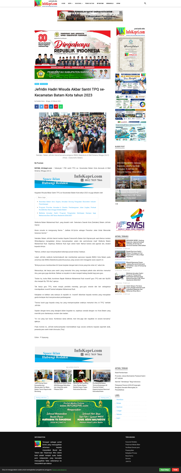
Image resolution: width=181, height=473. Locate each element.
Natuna (119, 414)
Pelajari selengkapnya (59, 470)
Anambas (119, 400)
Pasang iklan (129, 450)
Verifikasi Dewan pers (132, 447)
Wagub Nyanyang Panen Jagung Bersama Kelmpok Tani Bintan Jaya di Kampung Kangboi (136, 265)
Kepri (69, 3)
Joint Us (128, 461)
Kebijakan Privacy (131, 453)
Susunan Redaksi (131, 442)
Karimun (119, 407)
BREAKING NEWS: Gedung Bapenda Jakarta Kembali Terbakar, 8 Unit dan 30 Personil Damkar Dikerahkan (136, 243)
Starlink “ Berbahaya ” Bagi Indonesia (127, 382)
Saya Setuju (165, 470)
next (117, 204)
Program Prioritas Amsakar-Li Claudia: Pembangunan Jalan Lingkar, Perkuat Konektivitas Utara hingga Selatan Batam (67, 209)
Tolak (175, 470)
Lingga (118, 411)
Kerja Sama (129, 456)
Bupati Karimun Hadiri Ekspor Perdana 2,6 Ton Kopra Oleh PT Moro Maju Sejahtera (135, 254)
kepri (118, 418)
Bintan (118, 403)
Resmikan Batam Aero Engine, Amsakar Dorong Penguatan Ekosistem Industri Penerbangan (67, 203)
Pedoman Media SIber (132, 444)
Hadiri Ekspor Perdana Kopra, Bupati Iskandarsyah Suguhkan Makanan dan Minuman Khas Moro (135, 288)
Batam (36, 83)
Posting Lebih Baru (41, 397)
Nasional (78, 3)
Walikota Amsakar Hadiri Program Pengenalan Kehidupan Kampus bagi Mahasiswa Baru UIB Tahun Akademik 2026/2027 (67, 214)
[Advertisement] (130, 330)
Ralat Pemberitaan (121, 372)
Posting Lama (105, 397)
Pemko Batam (89, 3)
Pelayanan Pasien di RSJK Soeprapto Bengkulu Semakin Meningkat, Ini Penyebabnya (127, 387)
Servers (128, 458)
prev (116, 204)
